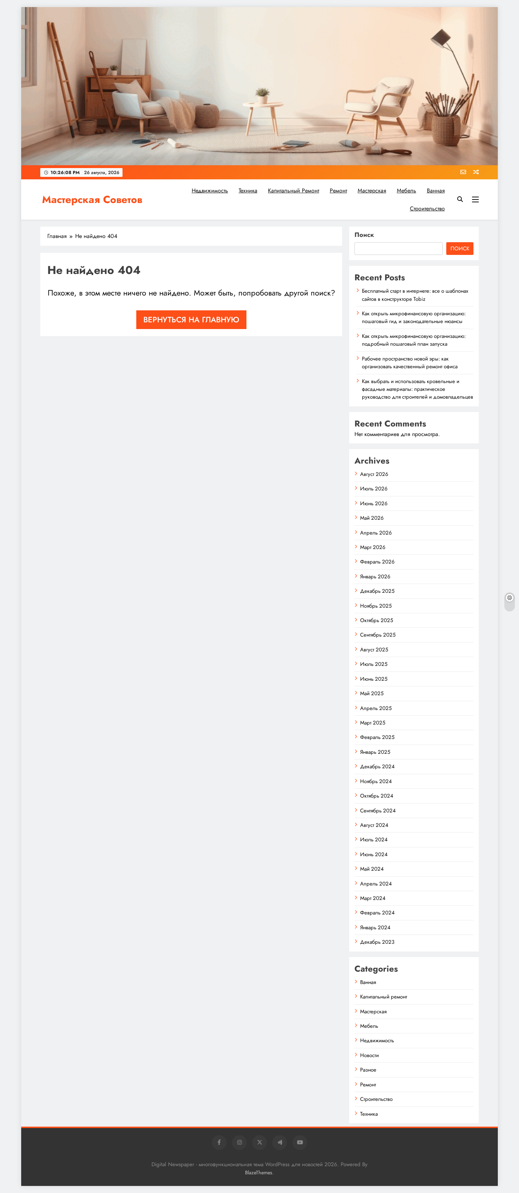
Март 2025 (372, 723)
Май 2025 (371, 693)
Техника (248, 190)
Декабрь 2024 (377, 766)
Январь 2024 (375, 927)
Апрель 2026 (376, 533)
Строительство (427, 208)
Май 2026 (372, 518)
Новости (369, 1055)
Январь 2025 (375, 752)
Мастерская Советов (92, 199)
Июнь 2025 (373, 679)
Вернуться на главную (191, 319)
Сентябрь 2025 (377, 635)
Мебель (406, 190)
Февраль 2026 (377, 562)
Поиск (364, 234)
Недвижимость (210, 190)
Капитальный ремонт (293, 190)
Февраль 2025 (377, 737)
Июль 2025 (373, 664)
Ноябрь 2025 (376, 606)
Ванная (436, 190)
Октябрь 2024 (376, 796)
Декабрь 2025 (377, 591)
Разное (368, 1070)
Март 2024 (373, 898)
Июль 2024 (374, 839)
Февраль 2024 (377, 913)
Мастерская (372, 190)
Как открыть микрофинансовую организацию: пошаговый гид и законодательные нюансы (414, 317)
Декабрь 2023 (377, 942)
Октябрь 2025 (376, 620)
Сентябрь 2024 (378, 811)
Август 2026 (374, 474)
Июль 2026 (374, 489)
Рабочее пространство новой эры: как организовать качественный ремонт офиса (410, 362)
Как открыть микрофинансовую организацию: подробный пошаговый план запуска (414, 340)
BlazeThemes (258, 1172)
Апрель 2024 (376, 884)
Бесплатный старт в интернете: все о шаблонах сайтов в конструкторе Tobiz (415, 295)
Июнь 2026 (374, 503)
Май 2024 (372, 869)
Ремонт (338, 190)
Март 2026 (373, 547)
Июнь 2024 (374, 854)
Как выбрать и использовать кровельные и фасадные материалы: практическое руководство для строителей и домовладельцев (417, 389)
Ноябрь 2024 (376, 781)
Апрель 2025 (376, 708)
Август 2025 (374, 650)
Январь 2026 (375, 576)
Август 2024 (374, 825)
